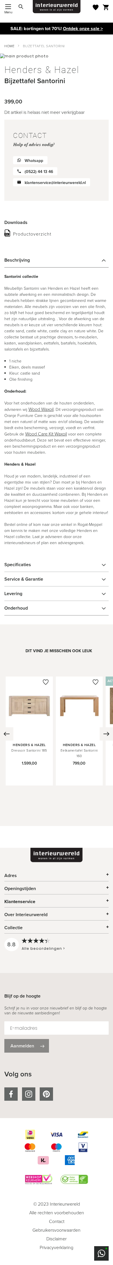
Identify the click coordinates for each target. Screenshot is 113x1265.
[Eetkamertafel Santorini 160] (79, 733)
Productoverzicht (32, 234)
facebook (11, 1094)
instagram (28, 1094)
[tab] (56, 260)
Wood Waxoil (41, 409)
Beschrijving (17, 260)
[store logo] (57, 6)
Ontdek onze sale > (83, 28)
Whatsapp (34, 161)
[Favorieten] (96, 7)
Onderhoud (16, 608)
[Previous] (6, 734)
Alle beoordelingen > (43, 948)
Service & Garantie (23, 579)
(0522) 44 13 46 (39, 172)
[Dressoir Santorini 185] (29, 733)
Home (9, 46)
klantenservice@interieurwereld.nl (55, 183)
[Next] (106, 734)
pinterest (46, 1094)
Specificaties (17, 564)
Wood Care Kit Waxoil (46, 434)
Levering (13, 593)
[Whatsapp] (101, 1253)
